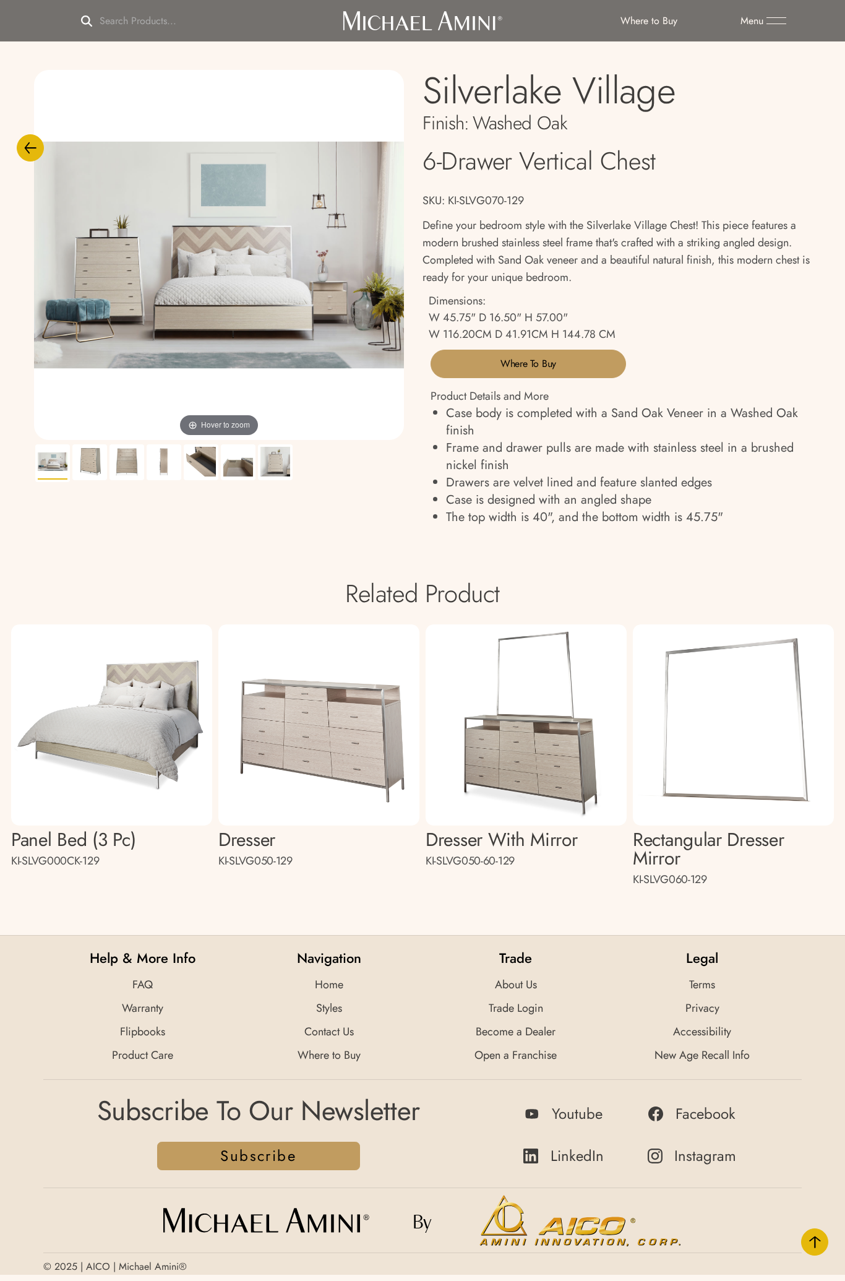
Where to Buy (528, 363)
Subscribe (258, 1156)
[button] (763, 21)
